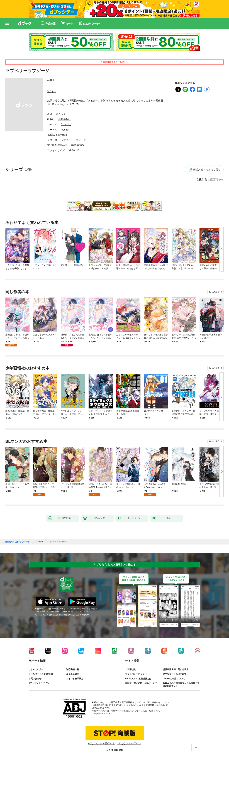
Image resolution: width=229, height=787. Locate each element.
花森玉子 (52, 80)
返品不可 (51, 91)
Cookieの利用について (174, 678)
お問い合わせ (35, 678)
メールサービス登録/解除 (41, 674)
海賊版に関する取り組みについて (141, 683)
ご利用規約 (130, 669)
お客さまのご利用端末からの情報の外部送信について (181, 684)
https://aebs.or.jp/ (102, 713)
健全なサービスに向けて (174, 674)
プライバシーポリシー (136, 674)
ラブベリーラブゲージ (73, 140)
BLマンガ (66, 124)
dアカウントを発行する (101, 743)
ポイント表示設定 (74, 678)
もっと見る (214, 292)
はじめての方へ (36, 669)
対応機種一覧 (72, 669)
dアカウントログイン (39, 683)
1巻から (202, 179)
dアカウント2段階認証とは (138, 678)
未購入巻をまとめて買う (207, 169)
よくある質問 (72, 674)
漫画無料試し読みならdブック (17, 542)
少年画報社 (64, 119)
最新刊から (216, 179)
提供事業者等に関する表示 (176, 669)
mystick (65, 129)
